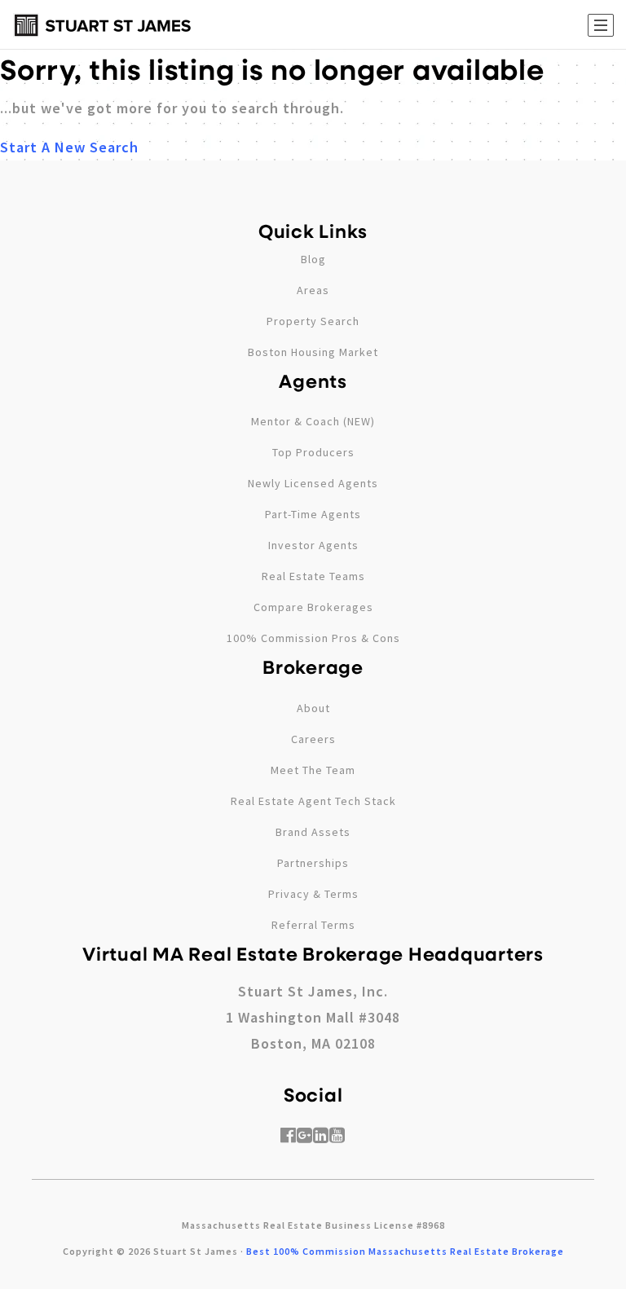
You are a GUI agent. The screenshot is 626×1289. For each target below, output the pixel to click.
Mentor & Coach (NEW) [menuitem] (313, 421)
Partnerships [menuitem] (313, 863)
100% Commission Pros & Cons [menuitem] (313, 638)
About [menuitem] (313, 708)
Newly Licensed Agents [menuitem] (313, 483)
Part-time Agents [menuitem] (313, 514)
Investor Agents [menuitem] (313, 545)
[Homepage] (102, 25)
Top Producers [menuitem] (313, 452)
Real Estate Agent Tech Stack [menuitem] (313, 801)
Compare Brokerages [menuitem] (313, 607)
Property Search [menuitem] (313, 321)
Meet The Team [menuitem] (313, 770)
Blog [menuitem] (313, 259)
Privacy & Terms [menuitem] (313, 893)
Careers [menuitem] (313, 739)
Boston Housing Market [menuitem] (313, 352)
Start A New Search (69, 147)
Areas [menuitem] (313, 290)
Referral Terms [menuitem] (313, 924)
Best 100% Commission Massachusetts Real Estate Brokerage (405, 1251)
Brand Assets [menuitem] (313, 832)
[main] (313, 80)
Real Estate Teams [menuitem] (313, 576)
